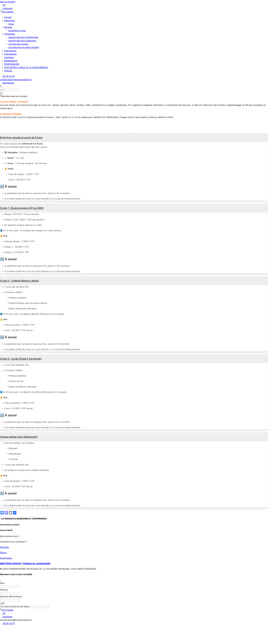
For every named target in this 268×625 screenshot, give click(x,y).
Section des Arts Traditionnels (23, 37)
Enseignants (6, 558)
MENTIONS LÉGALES (10, 563)
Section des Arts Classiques (22, 40)
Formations (9, 34)
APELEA (8, 70)
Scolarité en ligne (17, 30)
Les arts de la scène (18, 44)
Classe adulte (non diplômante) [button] (19, 436)
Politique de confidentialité (36, 563)
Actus (11, 24)
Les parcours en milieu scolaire (23, 47)
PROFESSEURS (11, 64)
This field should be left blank (14, 606)
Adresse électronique (11, 596)
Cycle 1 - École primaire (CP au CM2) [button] (22, 208)
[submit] (1, 580)
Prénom (4, 590)
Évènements (10, 50)
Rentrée (8, 27)
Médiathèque (10, 60)
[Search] (1, 93)
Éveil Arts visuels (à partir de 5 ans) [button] (21, 137)
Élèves (3, 552)
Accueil (8, 17)
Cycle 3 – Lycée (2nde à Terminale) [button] (21, 358)
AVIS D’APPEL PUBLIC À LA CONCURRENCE (26, 67)
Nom (2, 583)
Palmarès (4, 547)
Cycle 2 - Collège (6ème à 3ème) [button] (19, 280)
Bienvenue (9, 20)
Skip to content (7, 1)
